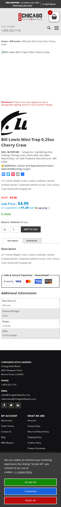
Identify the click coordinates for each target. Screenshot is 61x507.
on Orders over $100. (22, 2)
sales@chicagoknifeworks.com (15, 394)
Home (4, 41)
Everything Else (43, 152)
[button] (30, 208)
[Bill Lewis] (14, 135)
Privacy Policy (34, 426)
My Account (6, 420)
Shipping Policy (35, 437)
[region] (30, 480)
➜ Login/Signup (49, 4)
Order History (7, 426)
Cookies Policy (34, 442)
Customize (30, 491)
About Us (32, 420)
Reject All (30, 500)
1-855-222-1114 (11, 30)
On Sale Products (25, 158)
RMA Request (7, 442)
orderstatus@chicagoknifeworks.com (18, 399)
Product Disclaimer (37, 448)
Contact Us (6, 431)
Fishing (5, 155)
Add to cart (31, 229)
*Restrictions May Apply (22, 5)
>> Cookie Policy (23, 472)
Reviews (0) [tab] (32, 240)
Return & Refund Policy (38, 431)
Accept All (30, 482)
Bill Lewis (15, 41)
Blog (3, 437)
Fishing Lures (18, 155)
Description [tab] (12, 240)
